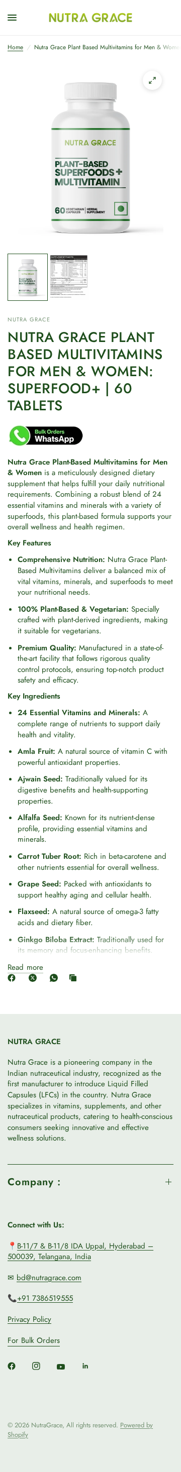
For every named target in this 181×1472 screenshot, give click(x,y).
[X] (35, 978)
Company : (34, 1182)
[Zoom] (152, 80)
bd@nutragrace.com (49, 1277)
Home (15, 47)
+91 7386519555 (45, 1298)
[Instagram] (43, 1366)
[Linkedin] (92, 1366)
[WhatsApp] (56, 978)
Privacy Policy (29, 1319)
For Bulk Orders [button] (34, 1340)
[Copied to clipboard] (75, 978)
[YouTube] (68, 1367)
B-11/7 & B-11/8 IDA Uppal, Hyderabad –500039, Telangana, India (80, 1251)
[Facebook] (14, 978)
